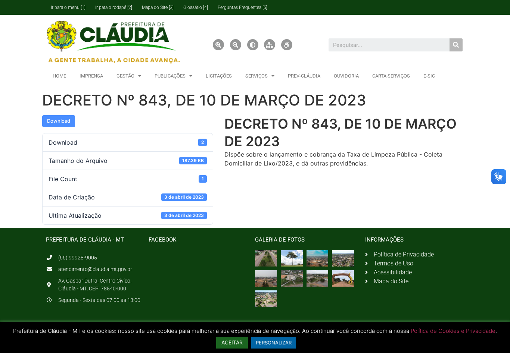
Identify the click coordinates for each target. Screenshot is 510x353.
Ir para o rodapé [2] (113, 7)
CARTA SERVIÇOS (391, 76)
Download (58, 121)
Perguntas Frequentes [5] (242, 7)
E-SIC (429, 76)
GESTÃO (125, 76)
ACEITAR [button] (232, 342)
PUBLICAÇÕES (170, 76)
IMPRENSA (91, 76)
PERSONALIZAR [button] (274, 343)
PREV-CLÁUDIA (304, 76)
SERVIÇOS (256, 76)
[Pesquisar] (456, 44)
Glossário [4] (195, 7)
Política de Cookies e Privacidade (453, 330)
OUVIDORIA (346, 76)
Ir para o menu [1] (68, 7)
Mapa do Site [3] (158, 7)
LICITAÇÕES (219, 76)
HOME (59, 76)
